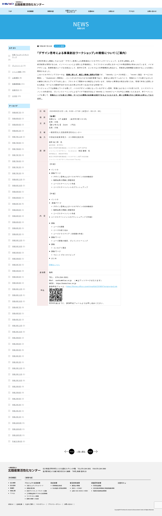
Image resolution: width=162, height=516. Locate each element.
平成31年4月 (17, 441)
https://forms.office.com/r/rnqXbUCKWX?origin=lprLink (91, 286)
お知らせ (111, 11)
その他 (14, 96)
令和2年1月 (16, 417)
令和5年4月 (16, 283)
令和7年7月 (16, 155)
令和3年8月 (16, 338)
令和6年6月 (16, 210)
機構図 (12, 488)
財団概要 (30, 11)
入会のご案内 (29, 504)
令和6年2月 (16, 228)
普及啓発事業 (75, 483)
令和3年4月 (16, 350)
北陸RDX (91, 11)
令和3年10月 (17, 332)
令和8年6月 (16, 118)
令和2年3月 (16, 405)
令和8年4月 (16, 124)
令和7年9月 (16, 143)
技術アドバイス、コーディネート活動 (37, 491)
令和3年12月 (17, 325)
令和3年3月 (16, 356)
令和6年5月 (16, 216)
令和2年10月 (17, 380)
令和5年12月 (17, 240)
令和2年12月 (17, 368)
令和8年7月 (16, 112)
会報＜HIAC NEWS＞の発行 (80, 491)
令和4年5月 (16, 313)
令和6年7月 (16, 204)
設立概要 (12, 483)
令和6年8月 (16, 198)
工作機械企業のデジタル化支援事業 (37, 493)
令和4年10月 (17, 301)
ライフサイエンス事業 (33, 496)
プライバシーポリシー (54, 504)
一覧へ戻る (81, 451)
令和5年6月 (16, 271)
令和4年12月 (17, 289)
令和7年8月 (16, 149)
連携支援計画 (31, 488)
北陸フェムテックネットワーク (70, 11)
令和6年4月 (16, 222)
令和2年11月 (17, 374)
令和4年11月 (17, 295)
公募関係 (15, 78)
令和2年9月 (16, 386)
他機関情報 (16, 84)
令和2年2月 (16, 411)
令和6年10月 (17, 185)
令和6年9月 (16, 192)
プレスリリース (17, 66)
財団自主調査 (97, 485)
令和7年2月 (16, 167)
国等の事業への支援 (33, 499)
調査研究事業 (96, 483)
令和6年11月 (17, 179)
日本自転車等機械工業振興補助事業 (103, 488)
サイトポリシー (40, 504)
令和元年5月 (17, 435)
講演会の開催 (76, 485)
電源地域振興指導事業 (99, 491)
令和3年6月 (16, 344)
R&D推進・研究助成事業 (60, 488)
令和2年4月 (16, 399)
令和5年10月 (17, 246)
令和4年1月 (16, 319)
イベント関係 (17, 72)
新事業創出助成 (57, 485)
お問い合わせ (151, 11)
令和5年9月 (16, 252)
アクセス (131, 11)
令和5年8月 (16, 259)
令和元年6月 (17, 429)
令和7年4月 (16, 161)
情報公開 (12, 491)
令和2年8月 (16, 392)
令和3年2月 (16, 362)
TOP (10, 11)
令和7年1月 (16, 173)
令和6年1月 (16, 234)
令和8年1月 (16, 131)
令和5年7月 (16, 265)
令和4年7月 (16, 307)
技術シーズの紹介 (77, 488)
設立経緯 (12, 485)
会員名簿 (19, 504)
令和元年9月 (17, 423)
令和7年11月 (17, 137)
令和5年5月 (16, 277)
